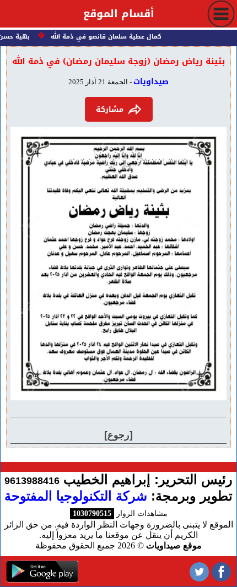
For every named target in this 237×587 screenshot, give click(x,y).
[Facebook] (221, 571)
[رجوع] (118, 435)
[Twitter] (199, 571)
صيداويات (151, 81)
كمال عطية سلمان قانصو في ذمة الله (107, 36)
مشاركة (109, 109)
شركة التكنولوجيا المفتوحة (75, 495)
